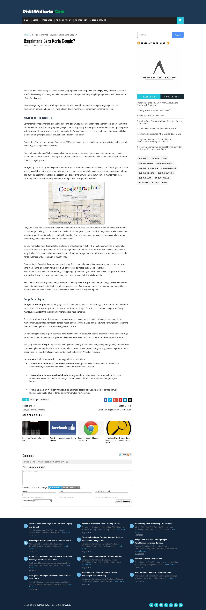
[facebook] (156, 605)
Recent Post (149, 96)
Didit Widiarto (65, 605)
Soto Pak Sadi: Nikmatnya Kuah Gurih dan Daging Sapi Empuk (159, 122)
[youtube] (176, 605)
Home (27, 20)
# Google (34, 399)
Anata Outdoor (98, 20)
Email (61, 491)
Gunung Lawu (145, 178)
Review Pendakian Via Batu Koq (148, 559)
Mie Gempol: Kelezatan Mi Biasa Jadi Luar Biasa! (159, 134)
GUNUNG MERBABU (164, 163)
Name (24, 491)
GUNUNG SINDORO (146, 173)
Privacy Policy (63, 20)
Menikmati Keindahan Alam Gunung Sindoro (101, 524)
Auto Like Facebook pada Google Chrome (63, 439)
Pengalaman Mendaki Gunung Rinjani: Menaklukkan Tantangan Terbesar (154, 140)
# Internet (45, 399)
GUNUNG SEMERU (168, 168)
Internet (44, 35)
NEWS (35, 20)
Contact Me (81, 20)
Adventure (143, 158)
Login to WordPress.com (71, 487)
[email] (171, 605)
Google (35, 35)
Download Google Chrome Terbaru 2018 (88, 439)
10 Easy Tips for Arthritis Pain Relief (153, 110)
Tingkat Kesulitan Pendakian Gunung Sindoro (101, 556)
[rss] (166, 605)
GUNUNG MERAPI (146, 163)
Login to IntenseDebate (55, 487)
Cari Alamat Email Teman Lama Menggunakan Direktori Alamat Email (118, 440)
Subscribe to (27, 500)
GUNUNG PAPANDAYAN (148, 168)
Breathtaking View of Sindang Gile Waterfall (157, 128)
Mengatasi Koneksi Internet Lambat (33, 439)
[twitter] (151, 605)
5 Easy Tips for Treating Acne (150, 115)
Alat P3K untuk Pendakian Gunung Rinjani (153, 572)
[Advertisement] (76, 68)
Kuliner (155, 183)
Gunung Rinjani (162, 178)
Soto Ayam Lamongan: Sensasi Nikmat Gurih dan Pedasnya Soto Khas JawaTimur (159, 148)
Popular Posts (172, 96)
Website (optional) (102, 491)
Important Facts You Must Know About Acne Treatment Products (157, 103)
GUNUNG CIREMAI (159, 158)
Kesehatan (46, 20)
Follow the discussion (129, 455)
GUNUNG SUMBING (166, 173)
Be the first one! (61, 462)
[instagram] (161, 605)
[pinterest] (181, 605)
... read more (64, 532)
